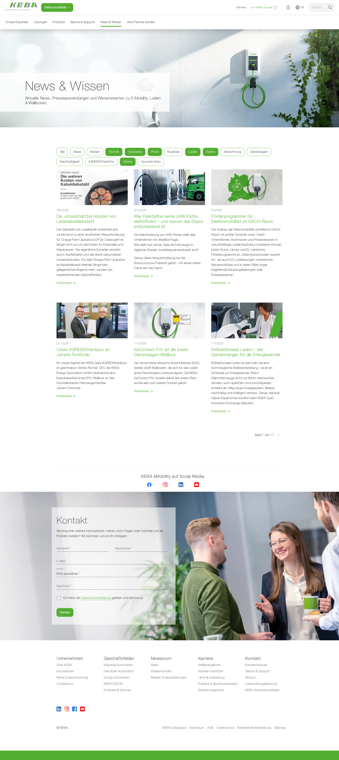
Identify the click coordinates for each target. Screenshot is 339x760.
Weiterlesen (64, 283)
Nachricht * (64, 586)
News (77, 151)
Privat (155, 151)
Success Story (151, 161)
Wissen (95, 151)
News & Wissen (111, 22)
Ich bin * (60, 569)
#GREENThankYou (101, 161)
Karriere (241, 7)
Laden (193, 151)
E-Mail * (61, 561)
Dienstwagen (259, 151)
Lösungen (40, 22)
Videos (127, 161)
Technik (114, 151)
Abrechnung (232, 151)
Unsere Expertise (16, 22)
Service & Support (82, 22)
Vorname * (63, 548)
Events (210, 151)
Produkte (58, 22)
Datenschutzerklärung (96, 597)
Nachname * (123, 548)
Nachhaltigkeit (69, 161)
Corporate (135, 151)
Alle (62, 151)
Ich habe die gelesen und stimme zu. (103, 597)
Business (174, 151)
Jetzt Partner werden (141, 22)
